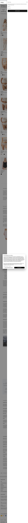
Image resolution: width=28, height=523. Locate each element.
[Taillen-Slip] (5, 143)
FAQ (1, 481)
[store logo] (2, 2)
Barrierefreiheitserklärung (4, 491)
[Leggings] (5, 44)
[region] (5, 24)
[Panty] (5, 124)
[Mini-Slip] (5, 84)
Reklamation (2, 485)
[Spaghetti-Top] (5, 163)
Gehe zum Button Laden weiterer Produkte (3, 17)
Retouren (2, 484)
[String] (5, 64)
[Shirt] (5, 24)
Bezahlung (2, 488)
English (10, 8)
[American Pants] (5, 104)
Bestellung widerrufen (3, 487)
